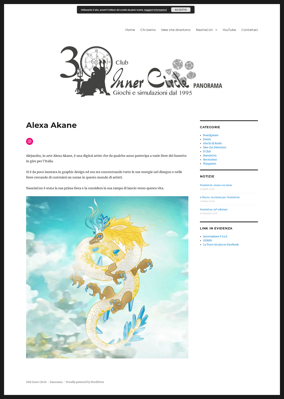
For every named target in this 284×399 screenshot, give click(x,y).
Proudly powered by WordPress (85, 382)
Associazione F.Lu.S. (215, 236)
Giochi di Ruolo (212, 143)
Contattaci (249, 30)
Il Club (207, 151)
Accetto (181, 9)
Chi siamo (148, 30)
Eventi (207, 139)
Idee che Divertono (214, 147)
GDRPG (207, 240)
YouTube (229, 30)
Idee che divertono (175, 30)
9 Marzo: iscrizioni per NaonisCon (220, 197)
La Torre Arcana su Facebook (221, 244)
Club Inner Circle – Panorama (44, 382)
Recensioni (210, 159)
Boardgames (211, 135)
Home (130, 30)
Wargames (209, 163)
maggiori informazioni (155, 9)
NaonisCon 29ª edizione (214, 209)
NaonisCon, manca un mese (216, 185)
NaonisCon (204, 30)
